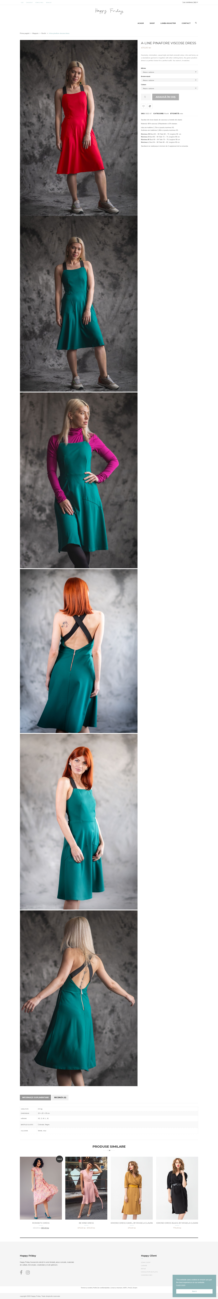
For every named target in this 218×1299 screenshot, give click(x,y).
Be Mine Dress (86, 1223)
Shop (152, 23)
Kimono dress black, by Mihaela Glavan (177, 1223)
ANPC (125, 1288)
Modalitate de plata (149, 1272)
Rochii (43, 33)
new (181, 113)
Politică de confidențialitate (101, 1288)
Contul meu (39, 2)
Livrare (144, 1265)
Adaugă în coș (166, 97)
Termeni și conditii (86, 1288)
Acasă (141, 23)
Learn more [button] (180, 1285)
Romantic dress (41, 1223)
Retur (143, 1269)
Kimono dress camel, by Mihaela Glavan (132, 1223)
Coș (22, 2)
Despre (135, 1288)
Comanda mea (146, 1275)
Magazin (35, 33)
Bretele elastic (145, 76)
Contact (186, 23)
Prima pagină (24, 33)
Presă (130, 1288)
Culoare (143, 84)
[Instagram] (27, 1273)
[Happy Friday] (109, 11)
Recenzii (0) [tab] (60, 1097)
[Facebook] (22, 1273)
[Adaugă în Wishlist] (143, 106)
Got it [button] (194, 1291)
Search (196, 23)
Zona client (145, 1262)
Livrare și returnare (116, 1288)
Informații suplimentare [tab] (35, 1097)
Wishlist (48, 2)
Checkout (29, 2)
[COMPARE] (149, 106)
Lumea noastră (168, 23)
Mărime (143, 68)
